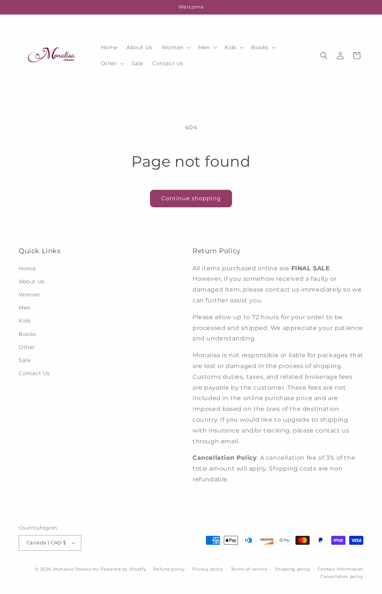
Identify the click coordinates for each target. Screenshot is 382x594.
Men (25, 307)
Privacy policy (207, 569)
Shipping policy (292, 569)
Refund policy (169, 569)
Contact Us (34, 373)
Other (27, 347)
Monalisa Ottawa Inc (76, 569)
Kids (25, 320)
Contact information (340, 569)
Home (27, 268)
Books (27, 334)
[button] (175, 47)
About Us (32, 281)
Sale (24, 360)
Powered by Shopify (123, 569)
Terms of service (249, 569)
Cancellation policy (341, 576)
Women (30, 294)
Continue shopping (191, 198)
